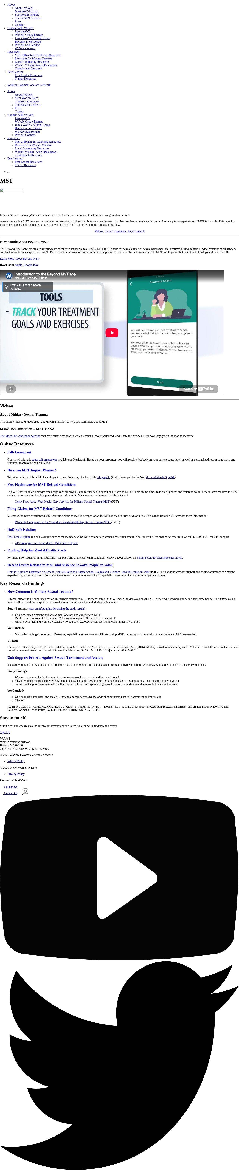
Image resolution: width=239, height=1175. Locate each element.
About (11, 4)
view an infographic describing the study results (56, 608)
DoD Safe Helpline (18, 536)
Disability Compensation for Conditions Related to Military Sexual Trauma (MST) (63, 522)
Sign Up (5, 732)
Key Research (136, 231)
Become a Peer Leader (28, 41)
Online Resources (115, 231)
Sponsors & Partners (27, 14)
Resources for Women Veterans (33, 58)
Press (18, 21)
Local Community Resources (32, 61)
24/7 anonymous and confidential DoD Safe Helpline (46, 543)
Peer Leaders (15, 71)
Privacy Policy (16, 761)
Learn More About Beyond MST (19, 258)
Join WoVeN (22, 31)
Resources (13, 51)
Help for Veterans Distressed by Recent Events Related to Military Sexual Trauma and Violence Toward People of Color (78, 571)
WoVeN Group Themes (29, 34)
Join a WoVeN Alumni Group (32, 38)
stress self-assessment (44, 459)
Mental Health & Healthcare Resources (38, 55)
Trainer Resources (25, 78)
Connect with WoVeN (20, 28)
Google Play (31, 264)
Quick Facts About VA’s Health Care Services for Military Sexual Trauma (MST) (63, 501)
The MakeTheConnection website (20, 436)
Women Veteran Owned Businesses (36, 65)
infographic (103, 477)
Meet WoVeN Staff (26, 11)
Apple (18, 264)
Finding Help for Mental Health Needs (159, 557)
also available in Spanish (160, 477)
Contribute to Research (28, 68)
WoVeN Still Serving (27, 44)
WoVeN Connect (25, 48)
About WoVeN (24, 8)
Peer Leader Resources (28, 75)
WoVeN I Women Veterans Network (29, 84)
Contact (19, 24)
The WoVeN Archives (28, 18)
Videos (99, 231)
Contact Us (10, 786)
